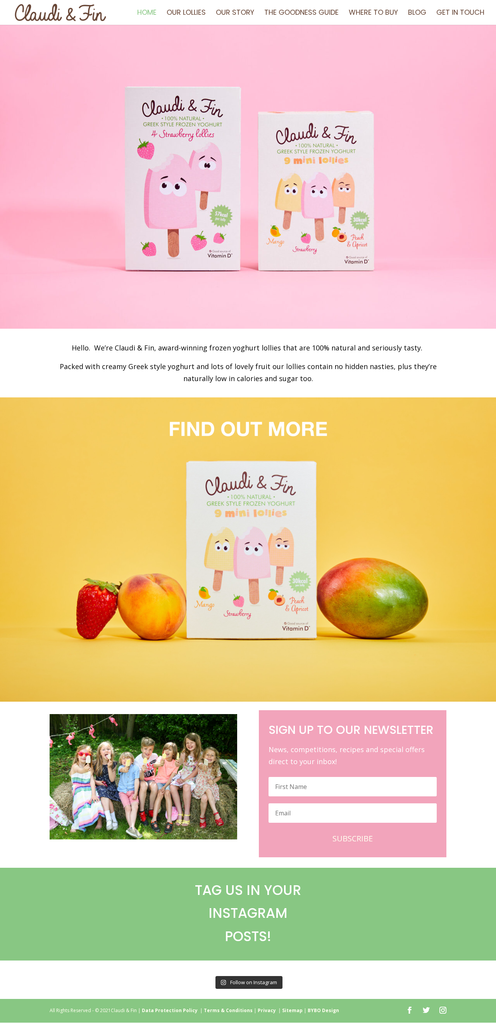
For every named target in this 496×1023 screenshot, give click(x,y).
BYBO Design (323, 1010)
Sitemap (292, 1010)
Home (147, 13)
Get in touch (460, 13)
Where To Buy (373, 13)
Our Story (235, 13)
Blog (417, 13)
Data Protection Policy (170, 1010)
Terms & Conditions (228, 1010)
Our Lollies (186, 13)
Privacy (268, 1010)
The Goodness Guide (301, 13)
